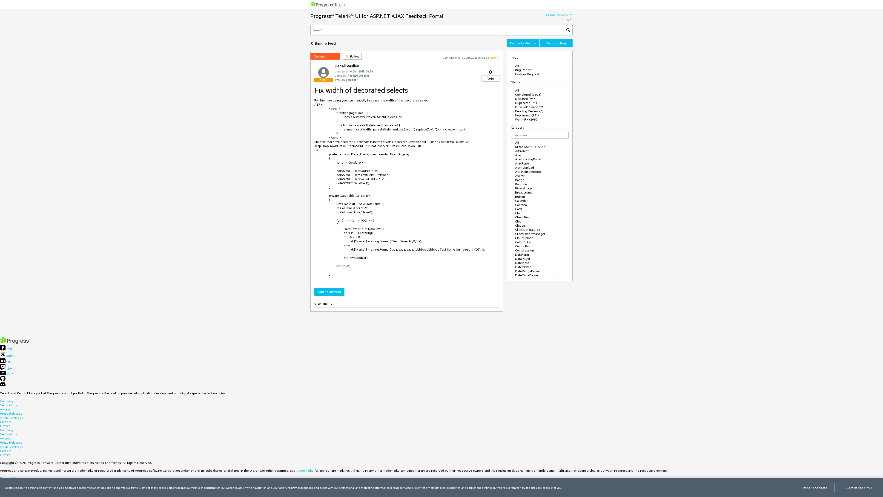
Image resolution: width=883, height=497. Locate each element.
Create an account (559, 15)
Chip (518, 221)
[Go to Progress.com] (15, 343)
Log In (568, 19)
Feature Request (527, 74)
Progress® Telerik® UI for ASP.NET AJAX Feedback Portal (376, 16)
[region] (441, 487)
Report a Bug (556, 43)
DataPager (522, 259)
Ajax (518, 155)
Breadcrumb (524, 192)
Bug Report (523, 70)
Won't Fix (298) (526, 119)
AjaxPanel (522, 163)
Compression (524, 250)
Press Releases (11, 413)
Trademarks (304, 470)
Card (518, 209)
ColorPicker (523, 242)
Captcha (521, 205)
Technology (8, 405)
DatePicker (523, 267)
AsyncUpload (524, 167)
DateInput (522, 263)
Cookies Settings (859, 487)
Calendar (521, 201)
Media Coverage (11, 418)
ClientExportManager (530, 234)
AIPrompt (522, 151)
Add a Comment (329, 292)
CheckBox (522, 217)
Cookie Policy (412, 487)
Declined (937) (525, 99)
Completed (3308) (528, 94)
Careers (5, 422)
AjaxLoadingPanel (528, 159)
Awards (5, 409)
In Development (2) (529, 107)
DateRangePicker (527, 271)
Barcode (521, 184)
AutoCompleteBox (528, 172)
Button (520, 196)
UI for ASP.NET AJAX (530, 147)
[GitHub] (3, 380)
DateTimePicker (526, 275)
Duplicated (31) (526, 103)
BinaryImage (524, 188)
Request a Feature (523, 43)
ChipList (521, 225)
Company (6, 401)
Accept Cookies (815, 487)
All (517, 66)
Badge (519, 180)
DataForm (522, 254)
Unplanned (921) (527, 115)
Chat (518, 213)
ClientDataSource (527, 230)
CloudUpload (524, 238)
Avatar (520, 176)
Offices (5, 426)
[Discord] (3, 385)
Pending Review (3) (529, 111)
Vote (490, 78)
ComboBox (523, 246)
